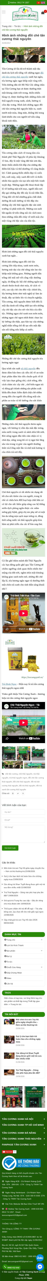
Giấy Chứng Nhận (14, 973)
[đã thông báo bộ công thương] (21, 1162)
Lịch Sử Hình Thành (15, 945)
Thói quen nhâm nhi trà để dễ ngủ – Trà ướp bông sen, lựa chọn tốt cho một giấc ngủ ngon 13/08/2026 (23, 912)
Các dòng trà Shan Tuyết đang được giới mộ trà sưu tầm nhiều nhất (29, 1056)
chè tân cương (11, 774)
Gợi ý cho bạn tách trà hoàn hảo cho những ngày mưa (28, 1039)
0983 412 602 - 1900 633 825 (27, 1256)
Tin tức (9, 962)
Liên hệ (9, 984)
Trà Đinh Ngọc (9, 684)
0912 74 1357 (23, 2)
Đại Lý (9, 956)
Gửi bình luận (10, 848)
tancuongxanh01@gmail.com (20, 1261)
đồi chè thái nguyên (21, 782)
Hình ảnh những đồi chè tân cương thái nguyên (23, 37)
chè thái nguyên (25, 774)
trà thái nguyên (28, 368)
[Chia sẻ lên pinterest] (23, 793)
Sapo (29, 1278)
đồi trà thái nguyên (27, 786)
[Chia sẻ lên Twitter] (18, 793)
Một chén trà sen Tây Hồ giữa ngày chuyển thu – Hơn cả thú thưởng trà (27, 1022)
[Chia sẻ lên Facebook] (13, 793)
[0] (42, 13)
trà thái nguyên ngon (18, 778)
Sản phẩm (10, 951)
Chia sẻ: (6, 793)
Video (8, 978)
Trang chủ (10, 940)
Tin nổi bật (11, 1014)
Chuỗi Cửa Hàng (13, 967)
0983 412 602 (13, 1268)
